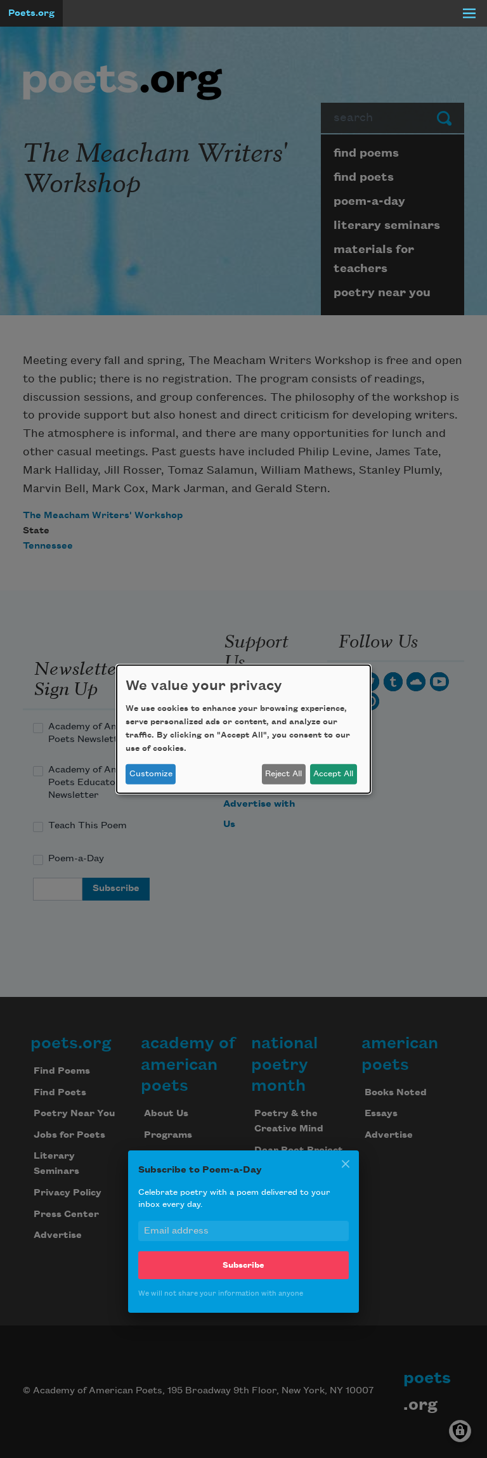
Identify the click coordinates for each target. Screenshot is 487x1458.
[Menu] (469, 13)
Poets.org (31, 13)
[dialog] (243, 729)
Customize (150, 773)
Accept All (333, 773)
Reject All (283, 773)
